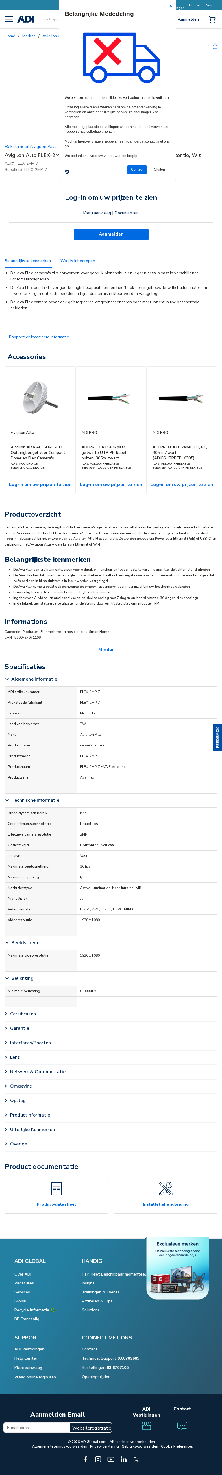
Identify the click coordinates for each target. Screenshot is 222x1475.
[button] (217, 737)
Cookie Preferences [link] (177, 1446)
